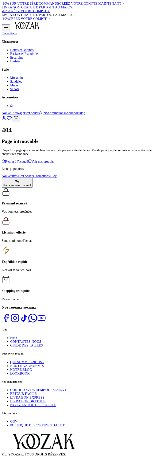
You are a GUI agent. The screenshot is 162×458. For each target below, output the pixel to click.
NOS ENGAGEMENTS (27, 366)
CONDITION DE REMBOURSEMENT (38, 390)
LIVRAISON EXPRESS (27, 397)
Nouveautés (10, 176)
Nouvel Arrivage (13, 113)
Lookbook (72, 113)
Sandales (16, 81)
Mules (14, 85)
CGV (14, 421)
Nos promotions (54, 113)
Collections (9, 33)
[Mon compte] (4, 119)
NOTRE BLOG (21, 369)
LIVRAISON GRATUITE (28, 401)
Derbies (15, 61)
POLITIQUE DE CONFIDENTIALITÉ (37, 425)
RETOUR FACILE (23, 393)
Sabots (14, 89)
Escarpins (16, 57)
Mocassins (17, 77)
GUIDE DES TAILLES (26, 345)
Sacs (13, 105)
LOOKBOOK (20, 373)
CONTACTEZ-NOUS (25, 341)
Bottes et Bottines (22, 50)
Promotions (42, 176)
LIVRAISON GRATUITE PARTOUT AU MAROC (38, 7)
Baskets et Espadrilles (24, 53)
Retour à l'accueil (16, 161)
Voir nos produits (42, 161)
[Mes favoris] (9, 119)
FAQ (13, 338)
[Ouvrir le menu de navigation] (6, 27)
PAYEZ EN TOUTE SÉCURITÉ (33, 405)
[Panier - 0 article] (16, 118)
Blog (82, 113)
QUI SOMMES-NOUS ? (27, 362)
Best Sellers (32, 113)
